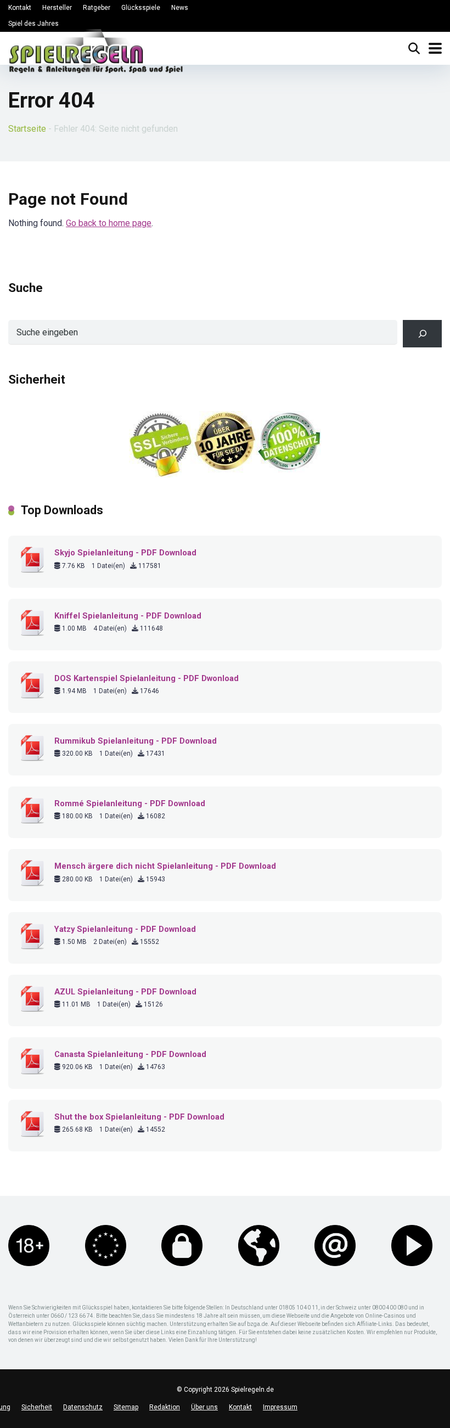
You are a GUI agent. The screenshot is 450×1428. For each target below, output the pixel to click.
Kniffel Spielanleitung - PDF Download (127, 616)
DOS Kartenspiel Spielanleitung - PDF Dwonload (146, 678)
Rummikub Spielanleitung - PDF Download (135, 741)
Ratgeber (96, 8)
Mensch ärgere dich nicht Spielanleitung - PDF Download (165, 866)
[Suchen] (422, 333)
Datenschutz (83, 1407)
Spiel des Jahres (33, 23)
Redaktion (164, 1407)
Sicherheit (36, 1407)
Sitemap (126, 1407)
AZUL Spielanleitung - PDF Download (125, 992)
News (179, 8)
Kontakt (19, 8)
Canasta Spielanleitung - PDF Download (130, 1054)
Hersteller (57, 8)
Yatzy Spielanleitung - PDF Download (125, 929)
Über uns (204, 1407)
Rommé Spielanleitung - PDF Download (129, 803)
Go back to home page (108, 223)
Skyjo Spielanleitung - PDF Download (125, 553)
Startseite (27, 128)
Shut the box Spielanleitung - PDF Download (139, 1117)
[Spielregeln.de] (96, 54)
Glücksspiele (140, 8)
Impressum (280, 1407)
